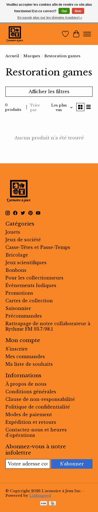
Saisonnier (18, 308)
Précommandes (23, 316)
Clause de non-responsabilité (40, 399)
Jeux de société (23, 239)
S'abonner (72, 464)
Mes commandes (25, 356)
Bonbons (15, 270)
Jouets (12, 232)
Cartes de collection (29, 300)
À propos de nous (26, 384)
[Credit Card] (52, 504)
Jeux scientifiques (26, 262)
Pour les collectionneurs (34, 278)
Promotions (19, 293)
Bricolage (16, 255)
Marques (31, 56)
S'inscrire (16, 349)
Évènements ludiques (30, 285)
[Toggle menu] (87, 34)
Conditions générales (30, 391)
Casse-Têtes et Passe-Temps (37, 247)
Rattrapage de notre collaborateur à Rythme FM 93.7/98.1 (47, 326)
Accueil (12, 56)
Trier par (35, 107)
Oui (64, 11)
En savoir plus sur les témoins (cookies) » (49, 18)
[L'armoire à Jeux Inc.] (14, 34)
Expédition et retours (30, 422)
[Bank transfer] (43, 504)
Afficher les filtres (49, 91)
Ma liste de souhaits (29, 364)
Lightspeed (40, 495)
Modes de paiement (28, 414)
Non (78, 11)
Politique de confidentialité (37, 407)
